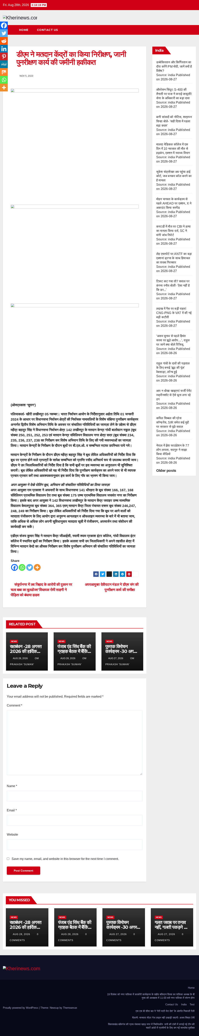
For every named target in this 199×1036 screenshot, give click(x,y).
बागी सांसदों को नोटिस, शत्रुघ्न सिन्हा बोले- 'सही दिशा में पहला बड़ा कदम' (174, 121)
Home (23, 30)
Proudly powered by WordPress (21, 1007)
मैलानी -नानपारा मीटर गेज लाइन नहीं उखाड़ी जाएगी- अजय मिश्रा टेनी (163, 1017)
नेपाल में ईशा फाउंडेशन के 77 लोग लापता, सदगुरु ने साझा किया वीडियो (172, 450)
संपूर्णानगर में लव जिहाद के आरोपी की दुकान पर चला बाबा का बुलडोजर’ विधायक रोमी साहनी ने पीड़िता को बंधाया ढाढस (41, 589)
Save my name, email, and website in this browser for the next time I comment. (65, 858)
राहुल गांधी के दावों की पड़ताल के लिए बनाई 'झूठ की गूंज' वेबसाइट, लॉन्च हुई (173, 368)
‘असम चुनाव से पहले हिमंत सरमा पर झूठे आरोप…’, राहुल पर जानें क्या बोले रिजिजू (173, 340)
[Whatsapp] (22, 567)
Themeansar (70, 1007)
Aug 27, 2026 (118, 934)
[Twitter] (29, 567)
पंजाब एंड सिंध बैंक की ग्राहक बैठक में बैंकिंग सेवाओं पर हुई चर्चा (74, 651)
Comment (14, 705)
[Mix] (4, 72)
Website (12, 834)
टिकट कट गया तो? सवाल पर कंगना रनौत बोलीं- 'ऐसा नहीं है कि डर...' (173, 285)
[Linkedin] (4, 49)
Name (12, 786)
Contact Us (47, 30)
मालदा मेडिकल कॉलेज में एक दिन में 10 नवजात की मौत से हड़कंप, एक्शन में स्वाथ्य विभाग (173, 149)
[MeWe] (4, 64)
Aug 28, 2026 (21, 934)
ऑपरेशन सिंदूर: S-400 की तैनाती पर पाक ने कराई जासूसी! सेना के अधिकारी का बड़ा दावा (174, 94)
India (184, 1004)
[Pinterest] (4, 56)
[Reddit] (4, 41)
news (14, 641)
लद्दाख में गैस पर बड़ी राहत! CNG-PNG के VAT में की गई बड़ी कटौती (173, 313)
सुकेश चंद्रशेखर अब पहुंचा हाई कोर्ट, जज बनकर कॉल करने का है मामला (174, 176)
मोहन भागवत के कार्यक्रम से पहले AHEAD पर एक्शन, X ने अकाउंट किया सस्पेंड (173, 203)
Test (192, 1004)
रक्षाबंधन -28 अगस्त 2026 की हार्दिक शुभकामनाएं (26, 651)
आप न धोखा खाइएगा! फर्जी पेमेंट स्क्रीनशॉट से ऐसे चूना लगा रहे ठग (174, 395)
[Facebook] (14, 567)
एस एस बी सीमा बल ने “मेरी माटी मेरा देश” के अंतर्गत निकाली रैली (165, 1011)
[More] (37, 567)
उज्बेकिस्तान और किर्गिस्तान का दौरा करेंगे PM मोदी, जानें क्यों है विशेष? (174, 66)
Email (12, 810)
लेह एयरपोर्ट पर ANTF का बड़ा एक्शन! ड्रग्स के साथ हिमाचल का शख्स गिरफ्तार (174, 258)
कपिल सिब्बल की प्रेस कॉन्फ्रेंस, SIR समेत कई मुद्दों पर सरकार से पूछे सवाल (172, 422)
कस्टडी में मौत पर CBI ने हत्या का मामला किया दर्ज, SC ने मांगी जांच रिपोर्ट (173, 231)
